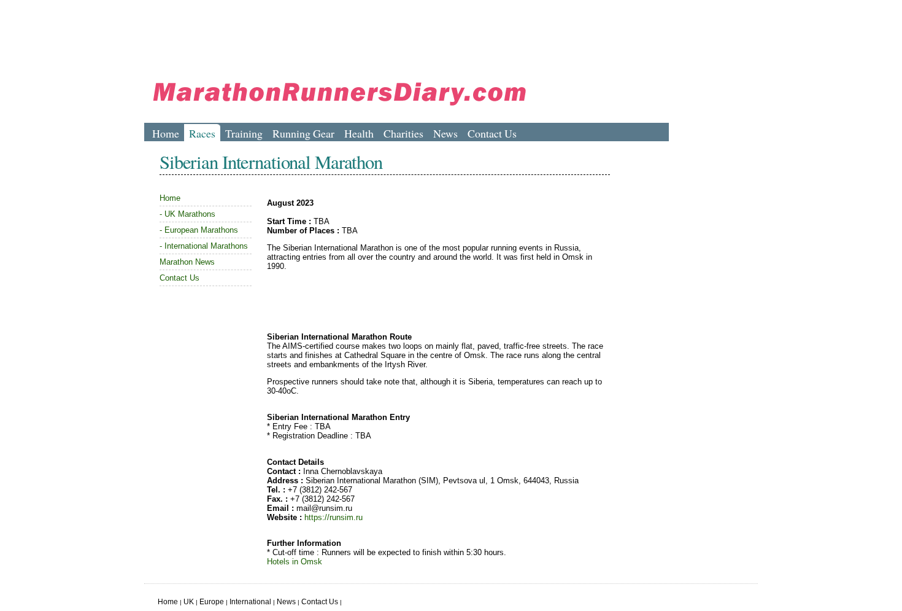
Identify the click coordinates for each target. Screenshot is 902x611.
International (250, 601)
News (445, 133)
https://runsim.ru (333, 517)
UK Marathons (189, 214)
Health (359, 133)
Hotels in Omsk (294, 561)
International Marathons (206, 246)
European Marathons (201, 230)
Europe (211, 601)
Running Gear (303, 133)
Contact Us (492, 133)
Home (165, 133)
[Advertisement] (367, 33)
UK (188, 601)
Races (202, 133)
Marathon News (187, 262)
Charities (403, 133)
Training (244, 133)
